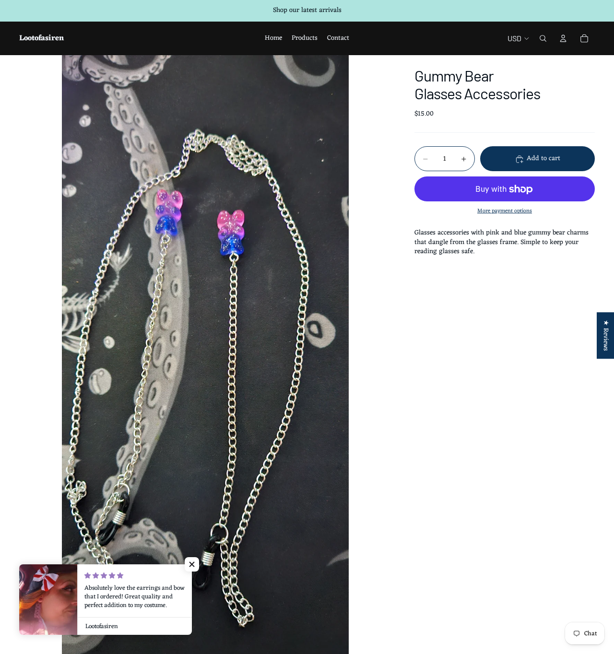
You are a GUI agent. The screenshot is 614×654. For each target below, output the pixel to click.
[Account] (563, 38)
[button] (192, 564)
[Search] (543, 38)
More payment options (504, 211)
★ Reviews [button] (606, 335)
